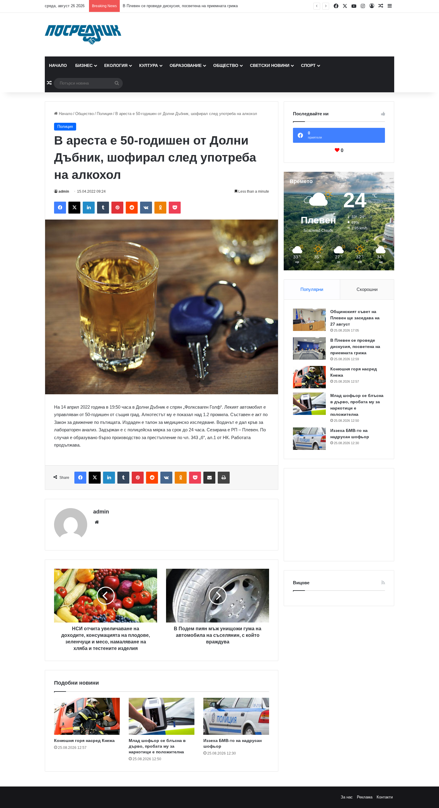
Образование (186, 65)
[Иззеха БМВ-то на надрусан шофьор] (236, 716)
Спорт (308, 65)
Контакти (385, 797)
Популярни (311, 289)
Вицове (301, 582)
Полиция (104, 113)
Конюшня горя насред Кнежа (149, 6)
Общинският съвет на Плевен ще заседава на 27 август (355, 317)
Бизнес (84, 65)
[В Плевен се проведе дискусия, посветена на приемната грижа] (309, 348)
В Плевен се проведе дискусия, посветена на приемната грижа (355, 346)
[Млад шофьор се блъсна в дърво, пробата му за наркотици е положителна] (161, 716)
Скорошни (367, 289)
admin (64, 191)
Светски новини (269, 65)
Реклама (364, 797)
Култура (148, 65)
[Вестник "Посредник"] (83, 35)
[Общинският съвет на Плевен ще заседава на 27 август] (309, 320)
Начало (58, 65)
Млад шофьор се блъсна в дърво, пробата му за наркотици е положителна (157, 746)
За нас (347, 797)
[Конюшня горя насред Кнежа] (87, 716)
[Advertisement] (339, 514)
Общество (225, 65)
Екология (116, 65)
